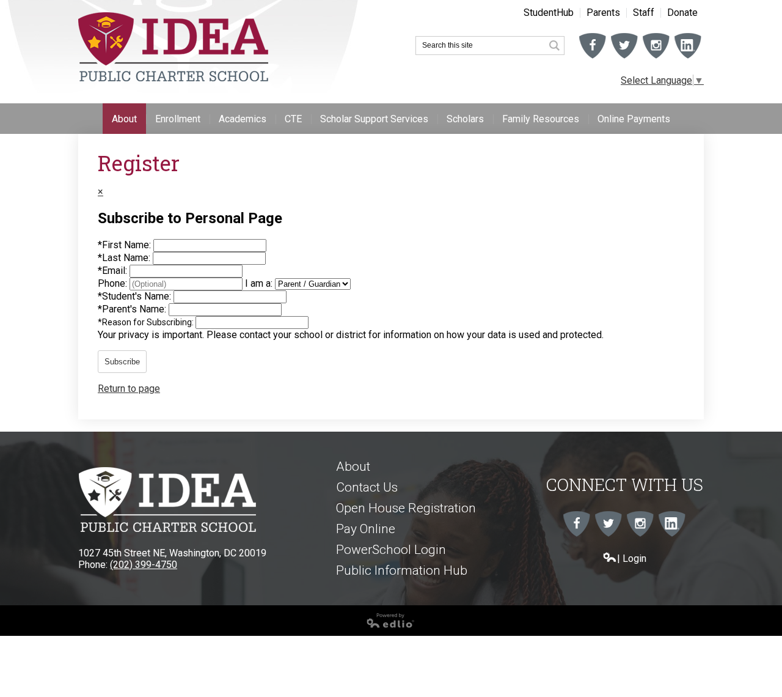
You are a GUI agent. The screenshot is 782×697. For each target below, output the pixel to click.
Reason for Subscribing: (147, 322)
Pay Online (365, 529)
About (353, 466)
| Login (631, 558)
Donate (682, 13)
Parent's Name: (133, 309)
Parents (603, 13)
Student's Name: (136, 296)
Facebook (592, 58)
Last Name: (125, 258)
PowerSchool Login (391, 549)
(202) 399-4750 (143, 564)
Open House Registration (406, 508)
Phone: (114, 283)
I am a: (258, 283)
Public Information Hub (401, 570)
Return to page (129, 388)
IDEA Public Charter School (173, 47)
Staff (643, 13)
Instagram (656, 58)
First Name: (125, 245)
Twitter (624, 58)
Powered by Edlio (38, 633)
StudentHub (549, 13)
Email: (114, 270)
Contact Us (367, 487)
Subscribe (122, 361)
